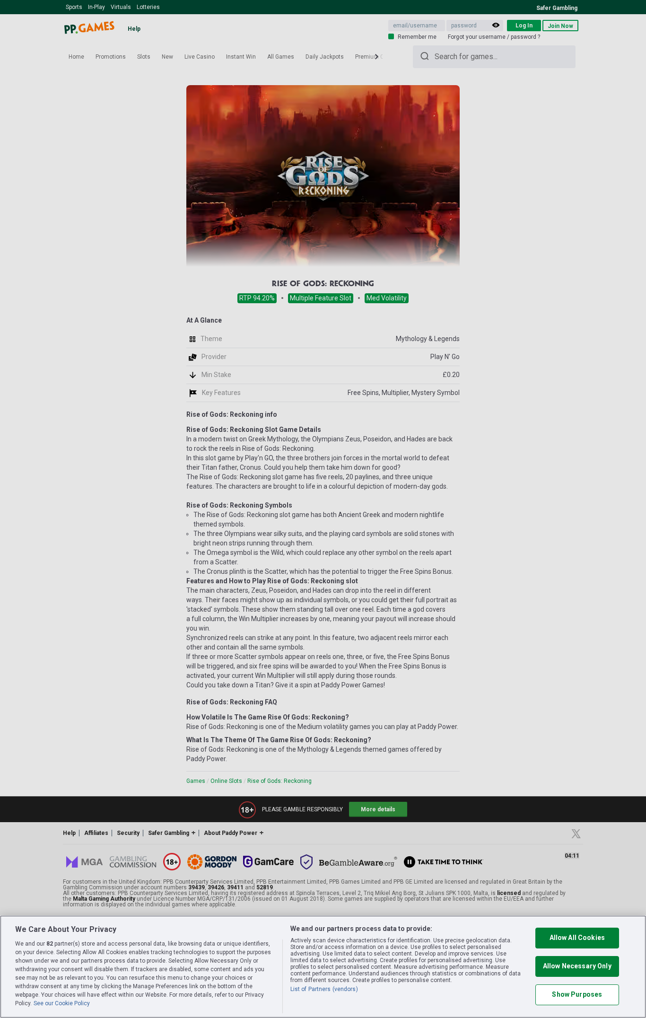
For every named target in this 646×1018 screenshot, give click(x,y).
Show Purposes (577, 994)
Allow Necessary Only (577, 966)
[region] (323, 966)
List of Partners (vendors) (324, 989)
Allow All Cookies (577, 937)
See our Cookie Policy (62, 1003)
